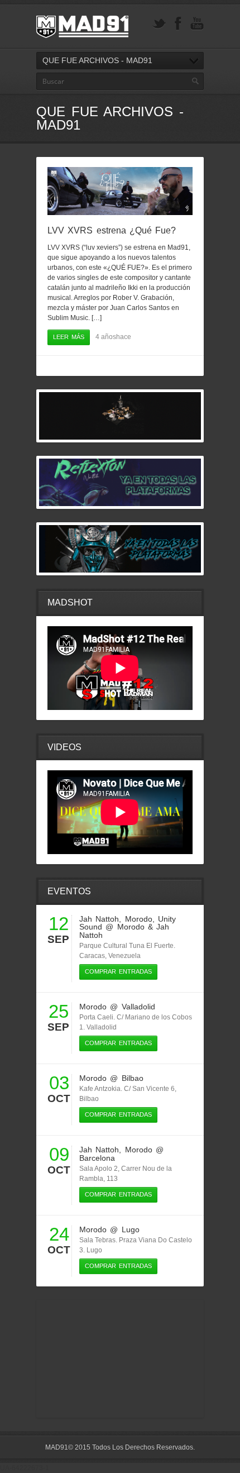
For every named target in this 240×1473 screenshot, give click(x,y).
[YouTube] (197, 24)
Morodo (138, 918)
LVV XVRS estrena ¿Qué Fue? (111, 230)
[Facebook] (178, 24)
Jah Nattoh (99, 918)
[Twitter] (159, 24)
